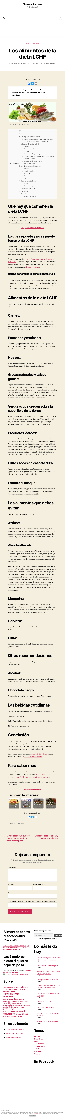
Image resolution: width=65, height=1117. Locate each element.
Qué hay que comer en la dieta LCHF (33, 137)
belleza (6, 991)
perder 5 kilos (8, 1007)
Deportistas (38, 1039)
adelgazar (23, 987)
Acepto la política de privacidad (48, 939)
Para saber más (25, 194)
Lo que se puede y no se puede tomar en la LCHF (38, 139)
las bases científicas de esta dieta (35, 772)
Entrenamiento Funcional (14, 1033)
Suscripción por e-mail (32, 789)
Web (9, 893)
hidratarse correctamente (33, 756)
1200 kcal (16, 987)
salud (22, 1011)
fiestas (5, 1003)
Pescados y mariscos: (30, 149)
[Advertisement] (32, 24)
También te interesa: (30, 196)
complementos (11, 993)
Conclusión (24, 191)
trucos (25, 1014)
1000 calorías (10, 987)
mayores (14, 1003)
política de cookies (35, 1113)
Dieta (36, 1041)
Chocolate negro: (29, 186)
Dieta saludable (32, 44)
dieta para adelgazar (32, 267)
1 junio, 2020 (35, 63)
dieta (11, 999)
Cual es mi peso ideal (44, 1001)
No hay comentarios (50, 63)
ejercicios (6, 1001)
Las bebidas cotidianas (28, 189)
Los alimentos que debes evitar (31, 166)
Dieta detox (40, 1044)
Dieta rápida (40, 1046)
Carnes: (26, 146)
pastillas (17, 1005)
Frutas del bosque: (29, 163)
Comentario (12, 868)
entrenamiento (14, 1001)
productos (17, 1009)
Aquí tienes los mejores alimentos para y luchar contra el (16, 947)
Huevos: (26, 151)
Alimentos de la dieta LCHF (30, 144)
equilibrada (20, 1001)
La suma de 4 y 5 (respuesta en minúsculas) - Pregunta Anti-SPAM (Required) (31, 901)
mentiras (19, 1003)
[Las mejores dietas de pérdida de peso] (17, 974)
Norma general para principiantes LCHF (37, 141)
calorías (12, 991)
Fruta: (26, 178)
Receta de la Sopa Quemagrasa (47, 1021)
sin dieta (18, 1014)
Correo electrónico (39, 884)
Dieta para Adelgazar (32, 4)
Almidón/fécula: (29, 171)
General (37, 1054)
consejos (8, 996)
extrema (26, 1001)
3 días (4, 987)
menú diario (8, 1005)
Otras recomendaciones (28, 181)
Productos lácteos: (29, 158)
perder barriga (8, 1009)
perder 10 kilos (19, 1007)
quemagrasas (9, 1011)
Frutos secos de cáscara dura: (33, 161)
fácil (10, 1003)
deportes (17, 997)
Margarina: (27, 173)
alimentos (5, 989)
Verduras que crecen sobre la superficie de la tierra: (39, 156)
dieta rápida (19, 999)
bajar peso (13, 823)
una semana (8, 1016)
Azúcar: (26, 168)
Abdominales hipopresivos (15, 1029)
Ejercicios (37, 1051)
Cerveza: (26, 176)
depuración (24, 997)
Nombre (11, 884)
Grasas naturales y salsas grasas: (34, 154)
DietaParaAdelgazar (19, 63)
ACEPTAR (32, 1115)
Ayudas (37, 1036)
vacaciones (18, 1016)
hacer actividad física (39, 754)
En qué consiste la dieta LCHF (32, 228)
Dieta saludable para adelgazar (47, 966)
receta (16, 1011)
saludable (21, 823)
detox (5, 999)
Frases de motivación (13, 1037)
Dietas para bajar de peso (45, 1007)
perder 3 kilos (25, 1005)
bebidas (22, 990)
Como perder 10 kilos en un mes (47, 980)
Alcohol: (26, 183)
